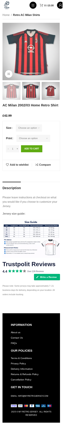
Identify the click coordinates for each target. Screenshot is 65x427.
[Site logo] (6, 5)
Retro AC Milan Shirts (26, 15)
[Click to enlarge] (8, 74)
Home (6, 15)
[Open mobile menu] (33, 5)
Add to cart (31, 148)
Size (8, 127)
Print (9, 138)
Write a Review (48, 277)
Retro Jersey (30, 412)
